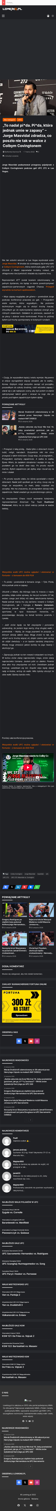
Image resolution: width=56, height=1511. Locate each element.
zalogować (15, 974)
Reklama (35, 1499)
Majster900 (18, 1161)
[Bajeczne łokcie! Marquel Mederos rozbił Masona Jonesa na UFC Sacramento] (41, 910)
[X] (11, 887)
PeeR (15, 1138)
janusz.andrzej (19, 1150)
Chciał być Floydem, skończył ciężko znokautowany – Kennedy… (41, 950)
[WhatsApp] (36, 887)
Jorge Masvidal (30, 874)
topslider (41, 874)
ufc (47, 874)
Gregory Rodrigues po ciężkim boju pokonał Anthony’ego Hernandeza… (14, 922)
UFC (20, 120)
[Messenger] (30, 887)
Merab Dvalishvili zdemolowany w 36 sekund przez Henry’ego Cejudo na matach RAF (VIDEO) (36, 415)
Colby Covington (16, 874)
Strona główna (24, 1499)
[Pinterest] (23, 887)
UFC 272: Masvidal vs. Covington (22, 877)
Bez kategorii (9, 120)
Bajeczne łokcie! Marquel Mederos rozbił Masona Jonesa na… (40, 922)
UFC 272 (6, 877)
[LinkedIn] (17, 887)
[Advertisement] (28, 49)
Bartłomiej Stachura (12, 152)
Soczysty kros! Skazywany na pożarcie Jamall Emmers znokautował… (14, 950)
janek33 (16, 1173)
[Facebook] (5, 887)
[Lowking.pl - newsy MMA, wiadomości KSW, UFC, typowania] (12, 9)
